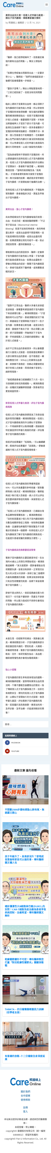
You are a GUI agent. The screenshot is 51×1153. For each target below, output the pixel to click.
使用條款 (25, 1099)
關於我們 (25, 1091)
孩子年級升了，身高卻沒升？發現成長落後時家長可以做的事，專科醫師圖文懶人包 (24, 859)
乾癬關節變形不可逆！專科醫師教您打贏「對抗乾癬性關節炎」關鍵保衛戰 (24, 962)
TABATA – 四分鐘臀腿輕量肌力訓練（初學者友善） (24, 1011)
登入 (25, 1111)
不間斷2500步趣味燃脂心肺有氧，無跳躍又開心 (24, 811)
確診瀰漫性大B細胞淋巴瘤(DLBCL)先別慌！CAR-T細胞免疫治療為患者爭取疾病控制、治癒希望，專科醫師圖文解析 (25, 911)
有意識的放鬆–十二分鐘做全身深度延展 (25, 1057)
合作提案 (25, 1095)
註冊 (25, 1107)
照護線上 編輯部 (16, 22)
